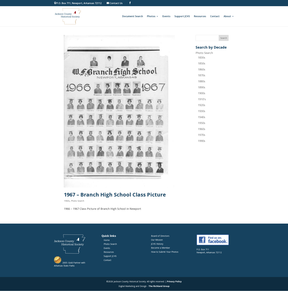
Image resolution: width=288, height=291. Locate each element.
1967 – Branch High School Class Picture (115, 194)
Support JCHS (182, 16)
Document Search (132, 16)
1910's (202, 99)
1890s (201, 87)
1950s (201, 123)
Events (166, 16)
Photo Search (77, 200)
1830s (201, 57)
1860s (201, 69)
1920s (201, 105)
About (227, 16)
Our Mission (157, 239)
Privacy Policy (174, 281)
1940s (201, 117)
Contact (215, 16)
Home (107, 240)
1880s (201, 81)
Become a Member (160, 247)
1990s (201, 141)
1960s (67, 200)
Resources (200, 16)
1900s (201, 93)
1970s (201, 135)
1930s (201, 111)
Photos (151, 16)
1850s (201, 63)
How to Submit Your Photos (164, 251)
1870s (201, 75)
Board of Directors (160, 235)
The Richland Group (159, 286)
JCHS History (157, 243)
